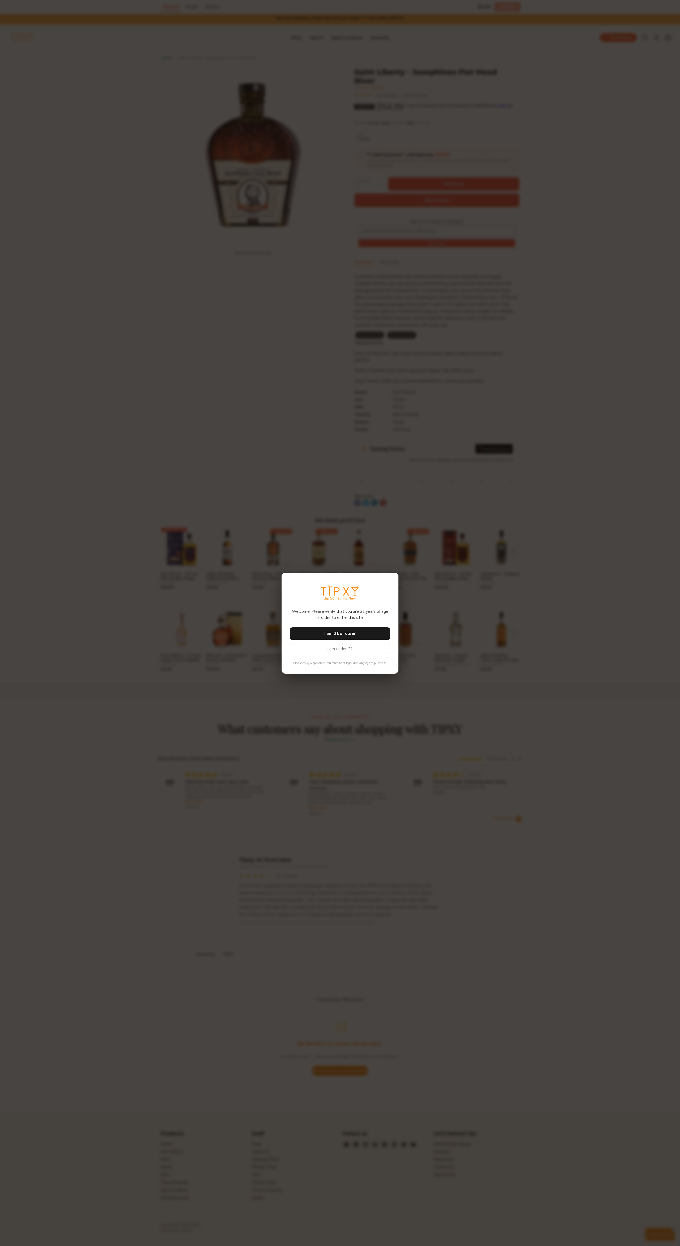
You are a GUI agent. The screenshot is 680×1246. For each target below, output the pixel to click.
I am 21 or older (340, 633)
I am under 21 (340, 649)
